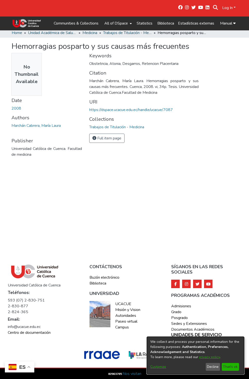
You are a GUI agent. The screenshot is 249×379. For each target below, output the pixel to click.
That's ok (230, 366)
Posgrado (179, 317)
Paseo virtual (126, 321)
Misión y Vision (127, 309)
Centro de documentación (29, 332)
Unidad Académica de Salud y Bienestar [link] (52, 32)
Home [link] (17, 32)
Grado (176, 312)
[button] (215, 8)
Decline (213, 366)
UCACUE (123, 304)
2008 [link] (16, 108)
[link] (116, 127)
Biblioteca (165, 23)
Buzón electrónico (104, 277)
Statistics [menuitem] (144, 23)
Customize (158, 366)
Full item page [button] (108, 138)
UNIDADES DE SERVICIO (196, 335)
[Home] (26, 23)
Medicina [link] (89, 32)
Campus (122, 327)
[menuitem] (117, 23)
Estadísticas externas (196, 23)
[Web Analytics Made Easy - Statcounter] (115, 373)
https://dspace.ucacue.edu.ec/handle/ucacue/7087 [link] (131, 109)
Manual (226, 23)
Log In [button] (228, 7)
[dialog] (195, 355)
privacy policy (209, 357)
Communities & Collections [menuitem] (76, 23)
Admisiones (181, 306)
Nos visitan (132, 373)
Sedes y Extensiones (189, 323)
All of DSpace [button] (116, 23)
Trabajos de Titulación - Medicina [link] (127, 32)
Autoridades (125, 315)
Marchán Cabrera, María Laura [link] (36, 125)
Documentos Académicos (192, 329)
